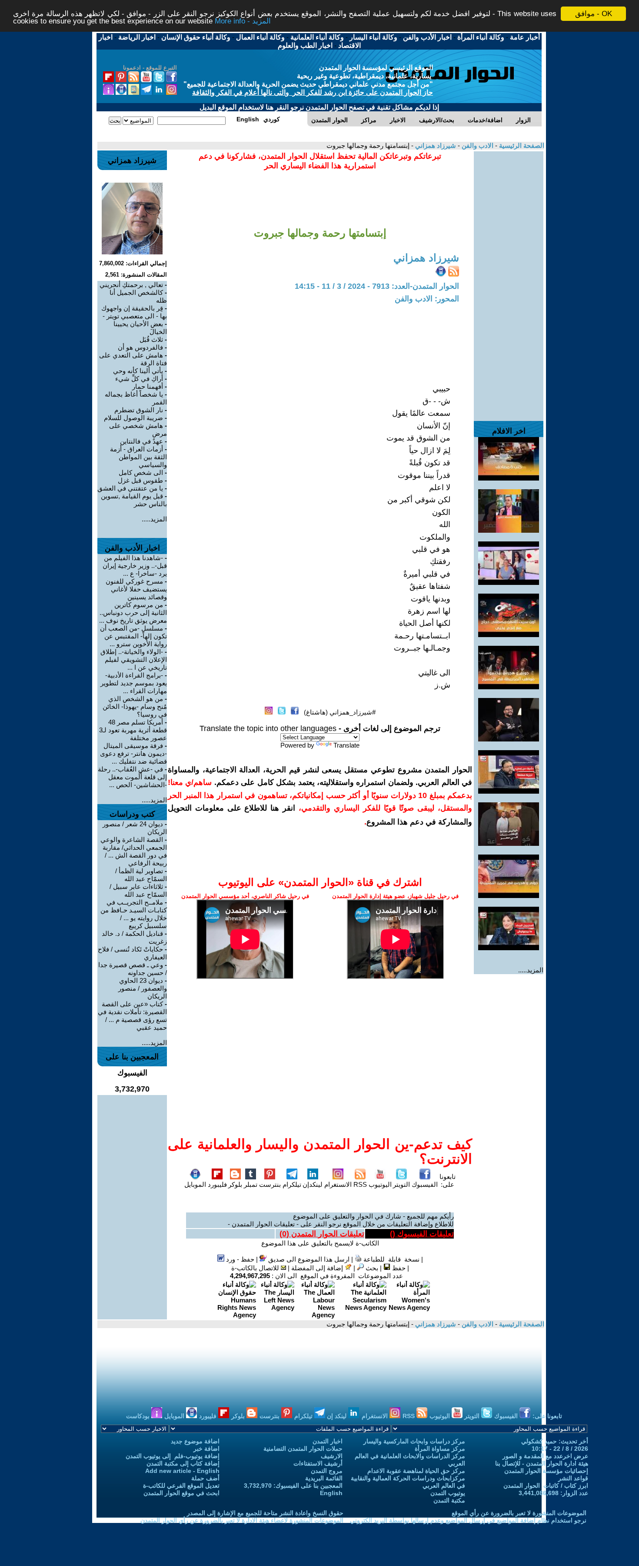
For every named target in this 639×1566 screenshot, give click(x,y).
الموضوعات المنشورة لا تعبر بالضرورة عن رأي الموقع (519, 1512)
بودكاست (138, 1415)
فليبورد (217, 1184)
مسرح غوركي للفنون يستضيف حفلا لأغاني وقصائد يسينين (136, 589)
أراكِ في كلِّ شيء (139, 378)
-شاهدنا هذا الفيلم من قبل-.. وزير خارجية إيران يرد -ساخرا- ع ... (135, 565)
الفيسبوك (425, 1184)
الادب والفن (476, 145)
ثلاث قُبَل (151, 339)
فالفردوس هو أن (140, 347)
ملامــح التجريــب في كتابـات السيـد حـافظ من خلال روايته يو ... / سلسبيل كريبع (133, 913)
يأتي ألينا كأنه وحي (138, 370)
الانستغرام (338, 1184)
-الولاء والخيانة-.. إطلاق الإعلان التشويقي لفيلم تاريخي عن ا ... (133, 659)
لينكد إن (337, 1415)
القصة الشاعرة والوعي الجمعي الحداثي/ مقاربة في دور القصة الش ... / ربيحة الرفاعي (133, 851)
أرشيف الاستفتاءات (318, 1463)
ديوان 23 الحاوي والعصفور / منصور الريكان (142, 988)
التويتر (401, 1184)
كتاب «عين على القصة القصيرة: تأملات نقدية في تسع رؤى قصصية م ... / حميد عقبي (132, 1015)
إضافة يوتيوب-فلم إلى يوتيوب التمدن (173, 1455)
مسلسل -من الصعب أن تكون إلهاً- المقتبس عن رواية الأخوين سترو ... (133, 636)
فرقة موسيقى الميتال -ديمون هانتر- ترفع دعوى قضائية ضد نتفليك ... (133, 753)
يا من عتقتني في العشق (130, 488)
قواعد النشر (573, 1478)
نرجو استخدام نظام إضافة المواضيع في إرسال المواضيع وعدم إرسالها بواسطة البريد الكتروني (468, 1520)
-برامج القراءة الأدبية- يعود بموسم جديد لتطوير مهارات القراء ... (133, 683)
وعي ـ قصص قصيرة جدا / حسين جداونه (132, 968)
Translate (346, 745)
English (331, 1492)
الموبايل (195, 1184)
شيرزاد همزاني (434, 145)
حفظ (398, 1268)
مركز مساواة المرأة (440, 1448)
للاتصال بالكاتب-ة (256, 1268)
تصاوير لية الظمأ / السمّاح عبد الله (141, 874)
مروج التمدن (327, 1470)
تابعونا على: (447, 1180)
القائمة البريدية (324, 1478)
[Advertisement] (508, 281)
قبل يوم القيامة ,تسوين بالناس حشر (134, 500)
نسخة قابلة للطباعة (390, 1259)
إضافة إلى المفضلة (318, 1268)
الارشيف (332, 1455)
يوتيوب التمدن (447, 1492)
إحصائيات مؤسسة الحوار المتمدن (546, 1470)
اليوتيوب (380, 1184)
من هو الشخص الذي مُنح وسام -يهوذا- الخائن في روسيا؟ (135, 706)
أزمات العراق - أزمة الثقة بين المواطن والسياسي (138, 456)
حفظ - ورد (239, 1259)
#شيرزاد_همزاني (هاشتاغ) (340, 712)
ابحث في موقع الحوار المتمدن (181, 1492)
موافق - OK (593, 14)
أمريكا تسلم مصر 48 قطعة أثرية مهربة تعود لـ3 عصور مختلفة (133, 729)
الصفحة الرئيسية (520, 145)
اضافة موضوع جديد (195, 1441)
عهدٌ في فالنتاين (141, 441)
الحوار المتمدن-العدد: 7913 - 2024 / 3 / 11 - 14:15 (377, 286)
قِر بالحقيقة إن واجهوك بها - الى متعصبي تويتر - (134, 312)
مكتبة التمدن (449, 1500)
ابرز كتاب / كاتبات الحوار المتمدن (545, 1485)
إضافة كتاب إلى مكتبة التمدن (183, 1463)
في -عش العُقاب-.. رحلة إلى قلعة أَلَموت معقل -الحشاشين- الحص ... (132, 776)
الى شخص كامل (141, 472)
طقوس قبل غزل (140, 480)
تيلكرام (292, 1184)
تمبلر (250, 1184)
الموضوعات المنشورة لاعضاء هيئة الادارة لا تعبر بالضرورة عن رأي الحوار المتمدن (241, 1520)
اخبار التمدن (328, 1441)
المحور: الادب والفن (427, 298)
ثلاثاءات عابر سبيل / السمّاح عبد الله (138, 890)
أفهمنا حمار (147, 386)
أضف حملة (205, 1478)
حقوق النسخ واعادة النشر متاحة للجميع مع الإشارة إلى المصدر (265, 1512)
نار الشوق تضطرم (138, 410)
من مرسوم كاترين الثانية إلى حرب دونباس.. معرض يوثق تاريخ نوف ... (133, 612)
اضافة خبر (206, 1448)
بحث (371, 1268)
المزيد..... (530, 970)
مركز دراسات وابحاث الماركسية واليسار (414, 1441)
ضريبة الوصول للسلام (133, 417)
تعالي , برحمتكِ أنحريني (131, 284)
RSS (360, 1184)
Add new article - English (182, 1470)
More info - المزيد (243, 21)
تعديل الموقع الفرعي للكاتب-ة (181, 1485)
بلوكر (235, 1184)
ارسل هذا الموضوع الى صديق (307, 1259)
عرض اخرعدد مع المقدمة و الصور (545, 1455)
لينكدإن (313, 1184)
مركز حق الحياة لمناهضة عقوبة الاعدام (416, 1470)
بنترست (270, 1184)
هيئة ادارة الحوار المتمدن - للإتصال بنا (541, 1463)
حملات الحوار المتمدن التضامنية (303, 1448)
